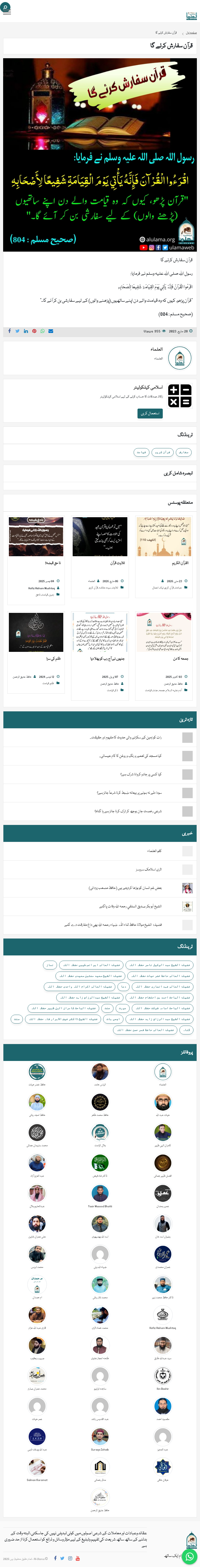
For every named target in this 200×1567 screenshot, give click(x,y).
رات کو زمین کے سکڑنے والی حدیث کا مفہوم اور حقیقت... (126, 737)
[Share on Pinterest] (34, 332)
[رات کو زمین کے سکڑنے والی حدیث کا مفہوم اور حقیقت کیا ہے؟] (177, 737)
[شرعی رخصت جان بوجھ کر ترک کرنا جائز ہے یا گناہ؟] (177, 811)
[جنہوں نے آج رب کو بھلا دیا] (100, 633)
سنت (17, 1019)
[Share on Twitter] (17, 332)
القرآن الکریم (180, 563)
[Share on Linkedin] (26, 332)
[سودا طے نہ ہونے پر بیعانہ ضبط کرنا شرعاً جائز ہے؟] (177, 793)
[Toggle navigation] (7, 12)
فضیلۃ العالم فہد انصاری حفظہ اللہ (162, 986)
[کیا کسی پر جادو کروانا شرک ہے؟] (177, 774)
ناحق (38, 595)
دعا (123, 986)
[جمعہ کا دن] (164, 633)
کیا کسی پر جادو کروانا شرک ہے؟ (141, 774)
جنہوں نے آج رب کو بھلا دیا (107, 659)
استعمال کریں (150, 413)
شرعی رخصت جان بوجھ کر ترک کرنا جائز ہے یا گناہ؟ (128, 811)
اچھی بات (113, 1019)
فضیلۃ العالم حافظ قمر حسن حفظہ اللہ (145, 1030)
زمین (51, 595)
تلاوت (115, 588)
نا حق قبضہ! (53, 563)
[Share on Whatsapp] (42, 332)
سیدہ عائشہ (105, 588)
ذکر (116, 691)
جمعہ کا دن (181, 659)
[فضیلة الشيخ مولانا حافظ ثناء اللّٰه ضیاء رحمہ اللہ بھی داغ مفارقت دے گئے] (187, 925)
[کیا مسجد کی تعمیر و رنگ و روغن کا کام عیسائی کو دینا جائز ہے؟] (177, 756)
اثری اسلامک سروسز (149, 870)
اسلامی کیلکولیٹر (148, 387)
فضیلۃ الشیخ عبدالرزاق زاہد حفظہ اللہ (90, 997)
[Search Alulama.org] (5, 7)
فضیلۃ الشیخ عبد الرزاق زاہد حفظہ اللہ (159, 1019)
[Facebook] (55, 1559)
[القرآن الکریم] (164, 537)
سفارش (183, 452)
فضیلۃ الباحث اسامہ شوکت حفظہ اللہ (162, 1008)
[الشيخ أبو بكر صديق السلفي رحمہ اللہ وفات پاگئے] (187, 907)
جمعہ (162, 691)
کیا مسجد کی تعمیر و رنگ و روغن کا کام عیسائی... (130, 756)
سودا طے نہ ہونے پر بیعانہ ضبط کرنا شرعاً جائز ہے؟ (129, 793)
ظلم (52, 683)
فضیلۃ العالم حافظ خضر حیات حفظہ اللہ (160, 976)
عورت (122, 1008)
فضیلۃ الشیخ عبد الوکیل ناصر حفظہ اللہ (159, 965)
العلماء (157, 349)
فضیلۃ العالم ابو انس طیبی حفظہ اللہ (91, 965)
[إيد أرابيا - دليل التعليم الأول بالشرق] (191, 1540)
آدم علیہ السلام (174, 691)
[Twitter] (62, 1559)
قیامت (141, 452)
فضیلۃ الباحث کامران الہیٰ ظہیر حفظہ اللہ (63, 1008)
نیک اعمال (158, 588)
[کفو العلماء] (187, 851)
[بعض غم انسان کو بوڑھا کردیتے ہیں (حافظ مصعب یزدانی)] (187, 888)
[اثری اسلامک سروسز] (187, 870)
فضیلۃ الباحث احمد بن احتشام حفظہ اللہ (159, 997)
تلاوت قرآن (117, 563)
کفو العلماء (154, 851)
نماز (50, 965)
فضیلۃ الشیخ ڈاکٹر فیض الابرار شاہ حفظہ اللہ (63, 1019)
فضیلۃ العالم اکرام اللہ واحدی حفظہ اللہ (79, 986)
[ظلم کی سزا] (36, 633)
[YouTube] (78, 1559)
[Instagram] (70, 1559)
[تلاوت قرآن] (100, 537)
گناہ (186, 1030)
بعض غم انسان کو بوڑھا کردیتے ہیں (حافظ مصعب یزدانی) (125, 888)
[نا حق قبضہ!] (36, 537)
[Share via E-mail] (50, 332)
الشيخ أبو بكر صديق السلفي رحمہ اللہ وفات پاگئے (130, 906)
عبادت (178, 588)
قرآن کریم (162, 452)
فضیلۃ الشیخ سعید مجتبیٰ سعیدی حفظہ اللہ (90, 976)
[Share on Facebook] (9, 332)
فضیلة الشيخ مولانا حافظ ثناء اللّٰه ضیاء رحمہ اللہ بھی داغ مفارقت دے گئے (113, 925)
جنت (155, 691)
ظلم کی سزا (53, 659)
